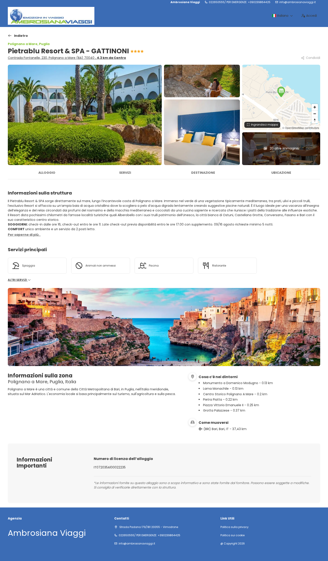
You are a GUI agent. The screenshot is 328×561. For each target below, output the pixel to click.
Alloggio (46, 172)
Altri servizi (18, 280)
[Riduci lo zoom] (314, 113)
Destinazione (203, 172)
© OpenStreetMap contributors (300, 128)
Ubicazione (281, 172)
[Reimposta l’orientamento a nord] (314, 120)
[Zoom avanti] (314, 107)
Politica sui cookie (232, 535)
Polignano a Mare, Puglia (29, 44)
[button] (281, 92)
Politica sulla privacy (234, 527)
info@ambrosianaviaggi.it (297, 2)
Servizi (125, 172)
